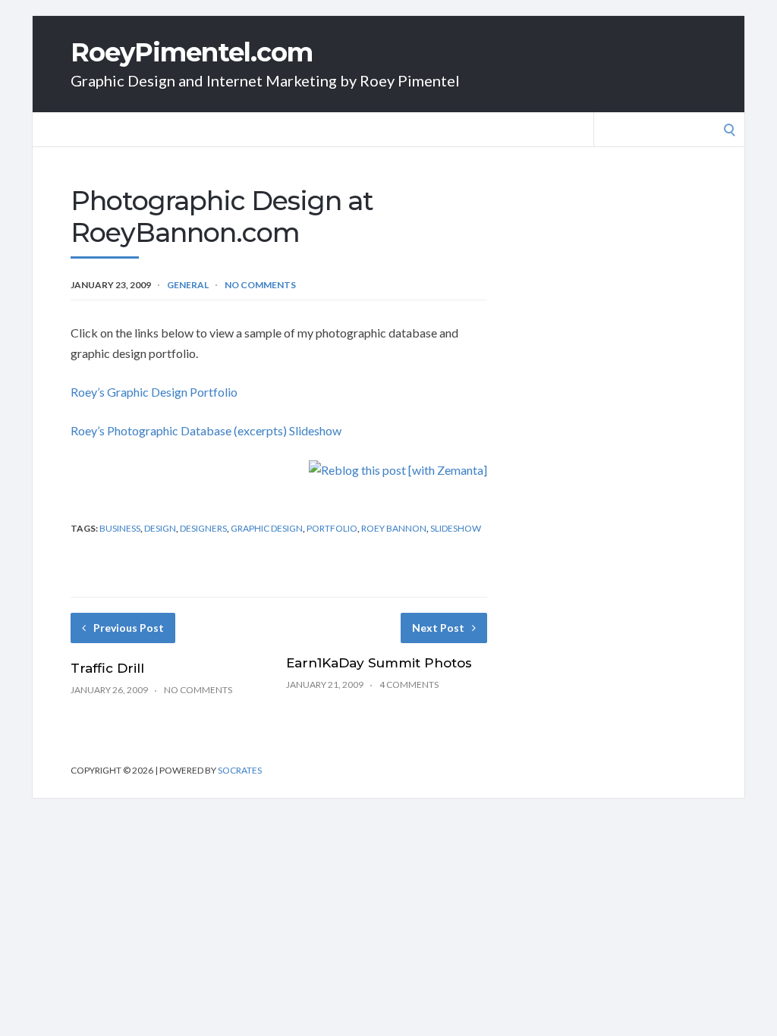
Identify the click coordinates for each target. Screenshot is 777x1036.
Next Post (438, 627)
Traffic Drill (107, 668)
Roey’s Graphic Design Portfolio (154, 392)
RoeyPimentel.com (192, 52)
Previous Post (128, 627)
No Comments (260, 284)
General (188, 284)
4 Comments (409, 684)
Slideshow (455, 528)
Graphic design (267, 528)
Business (119, 528)
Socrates (240, 770)
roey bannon (393, 528)
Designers (203, 528)
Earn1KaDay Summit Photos (379, 662)
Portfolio (332, 528)
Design (160, 528)
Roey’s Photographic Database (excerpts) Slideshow (206, 430)
